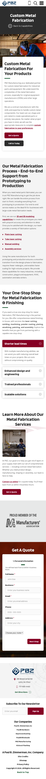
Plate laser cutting (13, 234)
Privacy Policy (23, 764)
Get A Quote (11, 492)
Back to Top (23, 772)
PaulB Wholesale (23, 738)
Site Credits (23, 756)
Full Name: (10, 574)
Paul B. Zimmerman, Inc (23, 726)
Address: (9, 618)
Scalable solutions (15, 394)
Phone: (8, 607)
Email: (8, 596)
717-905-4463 (24, 686)
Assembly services (13, 249)
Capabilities (27, 26)
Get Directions (21, 692)
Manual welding (12, 244)
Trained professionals (18, 384)
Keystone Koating (23, 734)
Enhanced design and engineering (17, 372)
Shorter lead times (16, 343)
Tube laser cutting (13, 239)
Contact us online (10, 482)
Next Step (34, 641)
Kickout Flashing (23, 745)
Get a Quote (13, 135)
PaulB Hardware (23, 730)
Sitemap (23, 760)
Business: (10, 585)
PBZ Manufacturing (23, 741)
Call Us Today (14, 143)
